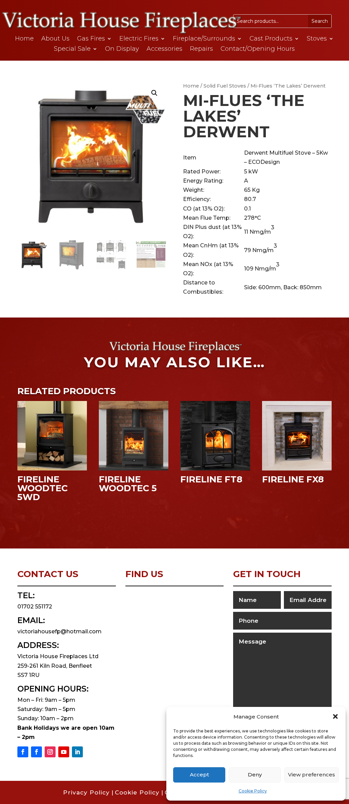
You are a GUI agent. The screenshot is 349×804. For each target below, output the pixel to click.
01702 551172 (34, 606)
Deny (255, 774)
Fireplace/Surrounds (204, 39)
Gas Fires (91, 39)
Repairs (201, 49)
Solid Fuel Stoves (224, 86)
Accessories (164, 49)
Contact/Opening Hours (258, 49)
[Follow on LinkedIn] (77, 751)
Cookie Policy (253, 790)
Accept (199, 774)
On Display (122, 49)
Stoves (317, 39)
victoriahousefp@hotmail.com (59, 631)
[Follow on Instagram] (50, 751)
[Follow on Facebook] (22, 751)
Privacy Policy (86, 792)
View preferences (311, 774)
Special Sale (72, 49)
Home (24, 39)
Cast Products (270, 39)
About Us (55, 39)
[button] (335, 716)
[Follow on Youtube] (63, 751)
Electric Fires (138, 39)
